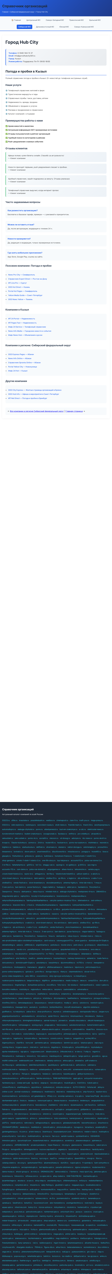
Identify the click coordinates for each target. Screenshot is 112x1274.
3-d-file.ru (6, 865)
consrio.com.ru (56, 1038)
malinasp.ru (20, 1056)
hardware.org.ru (8, 1083)
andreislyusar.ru (8, 949)
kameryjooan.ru (76, 1118)
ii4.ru (64, 1154)
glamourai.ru (76, 1145)
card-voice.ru (49, 940)
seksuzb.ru (30, 918)
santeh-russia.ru (67, 1136)
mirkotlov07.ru (43, 1194)
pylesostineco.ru (45, 1118)
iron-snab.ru (17, 1034)
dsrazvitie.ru (85, 1149)
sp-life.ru (62, 878)
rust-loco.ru (45, 1047)
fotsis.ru (23, 1100)
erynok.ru (57, 1011)
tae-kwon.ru (44, 1038)
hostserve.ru (62, 842)
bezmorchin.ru (85, 1034)
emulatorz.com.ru (102, 1265)
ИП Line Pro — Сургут (17, 283)
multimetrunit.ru (34, 1136)
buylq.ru (99, 1203)
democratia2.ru (61, 1171)
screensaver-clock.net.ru (83, 1069)
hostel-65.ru (51, 842)
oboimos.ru (6, 1158)
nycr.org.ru (43, 1158)
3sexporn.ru (7, 891)
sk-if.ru (52, 1198)
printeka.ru (37, 1265)
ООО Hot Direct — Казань (19, 287)
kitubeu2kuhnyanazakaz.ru (47, 905)
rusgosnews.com (37, 1051)
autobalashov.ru (28, 1016)
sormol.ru (32, 842)
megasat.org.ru (78, 1185)
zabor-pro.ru (101, 1145)
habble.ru (16, 847)
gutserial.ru (86, 1220)
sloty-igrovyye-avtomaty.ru (60, 976)
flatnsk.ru (6, 1109)
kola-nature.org (64, 1229)
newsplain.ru (99, 963)
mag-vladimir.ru (62, 1238)
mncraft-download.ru (73, 1007)
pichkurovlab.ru (57, 980)
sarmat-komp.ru (50, 1020)
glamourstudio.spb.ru (48, 1229)
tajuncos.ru (79, 967)
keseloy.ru (81, 1234)
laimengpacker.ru (31, 1149)
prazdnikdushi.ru (37, 820)
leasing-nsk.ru (87, 1189)
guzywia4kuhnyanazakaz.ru (48, 918)
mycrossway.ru (57, 1194)
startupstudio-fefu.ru (88, 1011)
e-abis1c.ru (95, 874)
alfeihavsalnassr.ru (54, 967)
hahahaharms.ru (18, 865)
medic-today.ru (72, 980)
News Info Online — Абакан (19, 358)
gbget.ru (42, 967)
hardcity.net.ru (98, 1149)
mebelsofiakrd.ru (96, 1180)
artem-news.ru (35, 1132)
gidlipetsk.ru (85, 1109)
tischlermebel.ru (34, 1238)
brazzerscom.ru (63, 896)
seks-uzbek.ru (20, 838)
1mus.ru (17, 891)
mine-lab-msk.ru (86, 883)
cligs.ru (101, 1252)
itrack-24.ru (88, 825)
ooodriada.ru (102, 1225)
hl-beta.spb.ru (68, 1047)
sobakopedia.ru (45, 1069)
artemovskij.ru (90, 1118)
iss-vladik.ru (67, 1256)
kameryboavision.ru (10, 1078)
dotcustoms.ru (8, 963)
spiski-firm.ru (53, 1016)
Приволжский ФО (76, 20)
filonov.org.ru (64, 1225)
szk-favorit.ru (90, 1105)
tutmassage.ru (24, 1025)
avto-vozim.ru (20, 1029)
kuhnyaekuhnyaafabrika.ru (94, 918)
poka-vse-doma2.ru (37, 869)
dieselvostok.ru (52, 1051)
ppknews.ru (97, 1140)
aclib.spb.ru (34, 1189)
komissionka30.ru (48, 1189)
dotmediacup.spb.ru (87, 1216)
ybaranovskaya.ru (83, 1140)
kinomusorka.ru (77, 1016)
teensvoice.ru (7, 985)
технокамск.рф (77, 1225)
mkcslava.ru (90, 1016)
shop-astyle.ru (50, 1220)
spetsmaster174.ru (34, 1163)
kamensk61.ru (39, 1225)
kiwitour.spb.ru (86, 1238)
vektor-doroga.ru (74, 847)
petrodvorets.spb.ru (34, 1212)
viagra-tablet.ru (48, 887)
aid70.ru (5, 1123)
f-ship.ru (87, 1051)
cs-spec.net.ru (45, 1176)
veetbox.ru (50, 820)
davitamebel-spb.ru (10, 1100)
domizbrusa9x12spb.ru (25, 963)
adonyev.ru (76, 838)
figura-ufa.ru (49, 1247)
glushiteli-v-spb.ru (62, 1185)
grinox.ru (33, 1118)
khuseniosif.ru (71, 1216)
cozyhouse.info (8, 1247)
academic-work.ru (79, 1198)
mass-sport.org (86, 1171)
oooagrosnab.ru (49, 834)
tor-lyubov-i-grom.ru (50, 949)
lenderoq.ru (85, 1100)
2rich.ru (41, 842)
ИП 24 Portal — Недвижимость (21, 319)
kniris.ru (21, 1216)
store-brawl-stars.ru (10, 878)
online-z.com (7, 1092)
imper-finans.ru (54, 1145)
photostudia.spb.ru (64, 1127)
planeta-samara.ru (44, 958)
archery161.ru (90, 1038)
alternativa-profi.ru (40, 1269)
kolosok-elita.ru (30, 1038)
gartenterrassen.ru (24, 1265)
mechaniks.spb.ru (90, 1176)
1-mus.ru (97, 883)
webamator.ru (8, 954)
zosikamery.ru (48, 1087)
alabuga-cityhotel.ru (26, 829)
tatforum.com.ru (23, 1269)
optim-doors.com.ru (21, 1158)
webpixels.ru (7, 1212)
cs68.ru (5, 914)
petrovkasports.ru (93, 967)
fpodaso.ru (62, 834)
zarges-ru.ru (104, 1011)
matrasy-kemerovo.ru (76, 958)
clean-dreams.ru (25, 998)
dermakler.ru (54, 1269)
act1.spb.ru (59, 1109)
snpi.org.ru (98, 1043)
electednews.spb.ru (10, 1260)
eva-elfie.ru (51, 985)
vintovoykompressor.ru (11, 1020)
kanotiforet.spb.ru (9, 1025)
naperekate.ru (65, 905)
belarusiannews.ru (74, 1247)
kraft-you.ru (84, 820)
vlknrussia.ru (101, 909)
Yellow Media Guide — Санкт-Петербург (25, 295)
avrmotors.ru (24, 1096)
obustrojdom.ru (57, 1140)
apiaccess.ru (56, 1123)
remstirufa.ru (54, 994)
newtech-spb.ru (96, 1003)
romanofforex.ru (9, 1087)
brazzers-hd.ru (19, 905)
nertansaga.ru (74, 954)
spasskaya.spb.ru (9, 1216)
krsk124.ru (81, 1083)
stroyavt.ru (66, 1029)
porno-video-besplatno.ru (13, 976)
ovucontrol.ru (42, 976)
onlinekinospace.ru (70, 1011)
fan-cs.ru (55, 1136)
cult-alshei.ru (7, 1145)
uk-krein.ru (27, 1225)
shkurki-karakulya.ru (96, 1020)
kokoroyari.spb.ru (45, 1100)
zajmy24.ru (25, 896)
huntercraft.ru (83, 1207)
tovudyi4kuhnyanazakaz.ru (13, 918)
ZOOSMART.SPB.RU (10, 1127)
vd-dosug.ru (65, 838)
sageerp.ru (62, 1149)
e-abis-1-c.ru (96, 878)
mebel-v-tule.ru (90, 1132)
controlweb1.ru (78, 1029)
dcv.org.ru (22, 1163)
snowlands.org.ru (54, 1180)
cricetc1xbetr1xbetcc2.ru (12, 874)
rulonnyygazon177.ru (65, 940)
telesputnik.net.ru (53, 1252)
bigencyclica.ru (8, 1043)
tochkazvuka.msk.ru (10, 1105)
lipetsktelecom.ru (95, 914)
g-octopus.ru (90, 945)
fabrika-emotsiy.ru (44, 1078)
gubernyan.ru (40, 1154)
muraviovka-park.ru (96, 994)
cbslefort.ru (94, 1194)
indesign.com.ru (100, 1238)
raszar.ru (55, 914)
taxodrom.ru (73, 1149)
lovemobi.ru (80, 1265)
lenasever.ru (7, 851)
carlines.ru (101, 1105)
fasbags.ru (61, 887)
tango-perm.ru (84, 1056)
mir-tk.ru (91, 909)
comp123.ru (93, 980)
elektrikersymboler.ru (37, 1065)
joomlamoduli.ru (63, 1198)
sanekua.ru (6, 1203)
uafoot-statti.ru (83, 874)
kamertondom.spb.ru (95, 1025)
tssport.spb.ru (73, 1154)
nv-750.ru (50, 954)
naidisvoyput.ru (45, 1243)
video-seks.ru (33, 914)
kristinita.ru (47, 998)
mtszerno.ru (35, 1185)
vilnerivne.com (21, 1207)
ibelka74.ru (105, 1243)
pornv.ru (39, 829)
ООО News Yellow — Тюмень (20, 299)
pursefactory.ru (34, 949)
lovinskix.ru (18, 851)
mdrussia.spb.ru (99, 1220)
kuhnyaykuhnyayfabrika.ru (13, 923)
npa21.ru (53, 1158)
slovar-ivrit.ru (89, 972)
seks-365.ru (30, 976)
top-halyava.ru (63, 860)
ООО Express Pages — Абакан (21, 354)
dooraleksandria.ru (54, 883)
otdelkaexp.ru (37, 1092)
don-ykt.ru (104, 980)
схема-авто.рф (23, 1083)
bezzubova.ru (41, 1105)
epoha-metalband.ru (10, 1051)
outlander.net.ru (45, 1234)
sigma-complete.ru (82, 1167)
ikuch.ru (34, 1158)
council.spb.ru (58, 1114)
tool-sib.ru (22, 1136)
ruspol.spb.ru (75, 1163)
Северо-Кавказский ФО (84, 27)
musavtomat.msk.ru (41, 1140)
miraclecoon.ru (74, 851)
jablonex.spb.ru (100, 1171)
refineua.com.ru (31, 1176)
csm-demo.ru (22, 869)
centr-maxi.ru (98, 1269)
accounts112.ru (77, 860)
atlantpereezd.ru (51, 829)
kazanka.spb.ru (69, 1074)
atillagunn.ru (40, 874)
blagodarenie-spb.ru (10, 896)
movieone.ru (84, 949)
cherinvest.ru (40, 1060)
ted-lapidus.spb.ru (46, 1167)
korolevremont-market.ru (12, 834)
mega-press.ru (97, 820)
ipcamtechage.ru (9, 1180)
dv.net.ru (16, 1252)
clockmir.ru (71, 1207)
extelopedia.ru (56, 1043)
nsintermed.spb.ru (51, 1212)
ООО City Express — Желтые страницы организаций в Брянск (34, 390)
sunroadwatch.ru (9, 1198)
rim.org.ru (66, 1145)
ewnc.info (67, 1069)
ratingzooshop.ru (42, 1123)
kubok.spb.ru (92, 1083)
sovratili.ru (43, 838)
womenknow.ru (90, 1247)
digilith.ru (46, 980)
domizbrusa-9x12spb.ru (98, 940)
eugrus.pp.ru (41, 1034)
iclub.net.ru (99, 1114)
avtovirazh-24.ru (67, 1212)
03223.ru (6, 820)
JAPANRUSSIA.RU (21, 1145)
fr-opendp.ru (87, 1163)
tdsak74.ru (90, 1029)
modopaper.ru (20, 967)
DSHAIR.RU (95, 1136)
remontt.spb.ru (49, 1127)
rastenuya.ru (31, 825)
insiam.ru (68, 1038)
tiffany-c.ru (51, 1096)
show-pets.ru (30, 851)
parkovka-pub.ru (66, 1265)
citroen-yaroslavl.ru (26, 1198)
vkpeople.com (32, 1216)
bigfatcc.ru (6, 847)
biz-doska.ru (73, 985)
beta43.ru (28, 1203)
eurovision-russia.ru (45, 825)
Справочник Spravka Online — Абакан (24, 362)
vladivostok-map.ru (18, 914)
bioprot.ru (17, 1194)
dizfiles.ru (97, 954)
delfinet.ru (40, 847)
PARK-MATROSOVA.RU (62, 1078)
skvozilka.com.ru (51, 1265)
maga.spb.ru (58, 1234)
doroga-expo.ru (52, 972)
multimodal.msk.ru (9, 1069)
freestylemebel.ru (9, 1243)
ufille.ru (14, 820)
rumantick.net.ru (21, 1185)
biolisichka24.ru (56, 1007)
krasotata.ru (24, 820)
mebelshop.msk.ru (73, 1092)
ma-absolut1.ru (21, 954)
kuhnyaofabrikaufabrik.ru (83, 905)
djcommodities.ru (68, 963)
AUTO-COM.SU (79, 1087)
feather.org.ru (25, 1260)
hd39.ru (98, 1189)
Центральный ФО (33, 20)
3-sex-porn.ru (8, 887)
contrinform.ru (74, 1220)
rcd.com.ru (6, 1194)
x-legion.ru (71, 878)
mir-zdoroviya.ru (21, 1114)
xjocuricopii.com (24, 1140)
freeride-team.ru (75, 825)
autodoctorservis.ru (77, 1025)
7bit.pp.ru (25, 1074)
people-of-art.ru (27, 1105)
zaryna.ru (58, 989)
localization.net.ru (93, 1185)
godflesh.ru (6, 1011)
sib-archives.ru (84, 878)
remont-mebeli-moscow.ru (13, 994)
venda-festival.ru (20, 883)
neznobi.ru (104, 842)
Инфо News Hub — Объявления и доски (25, 335)
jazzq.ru (79, 1212)
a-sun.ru (30, 1180)
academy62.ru (101, 1127)
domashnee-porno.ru (36, 985)
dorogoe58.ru (16, 1149)
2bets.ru (99, 1016)
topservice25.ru (27, 1154)
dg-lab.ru (35, 1083)
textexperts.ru (86, 998)
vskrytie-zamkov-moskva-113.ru (63, 900)
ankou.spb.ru (68, 1060)
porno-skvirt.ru (100, 838)
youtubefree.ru (8, 958)
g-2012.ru (82, 865)
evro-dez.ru (95, 949)
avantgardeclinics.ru (74, 1203)
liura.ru (105, 851)
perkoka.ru (55, 945)
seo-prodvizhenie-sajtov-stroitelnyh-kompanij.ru (22, 940)
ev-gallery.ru (71, 865)
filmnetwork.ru (8, 1056)
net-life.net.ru (7, 1029)
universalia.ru (82, 989)
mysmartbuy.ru (59, 958)
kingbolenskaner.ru (19, 1109)
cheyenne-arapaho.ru (11, 1167)
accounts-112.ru (8, 869)
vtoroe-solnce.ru (45, 1207)
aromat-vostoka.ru (22, 1092)
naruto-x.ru (21, 949)
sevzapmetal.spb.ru (29, 1167)
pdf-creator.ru (91, 1060)
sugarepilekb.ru (22, 1118)
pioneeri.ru (63, 1020)
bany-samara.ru (24, 1243)
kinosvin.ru (31, 1056)
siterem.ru (47, 1114)
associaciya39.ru (55, 1034)
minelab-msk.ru (52, 891)
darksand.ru (26, 891)
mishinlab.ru (93, 842)
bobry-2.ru (32, 1207)
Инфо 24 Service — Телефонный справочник (27, 327)
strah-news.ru (60, 825)
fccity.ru (34, 1229)
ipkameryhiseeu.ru (51, 1163)
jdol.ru (75, 1003)
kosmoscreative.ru (9, 1096)
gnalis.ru (39, 856)
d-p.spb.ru (79, 1096)
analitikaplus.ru (23, 1087)
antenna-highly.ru (70, 883)
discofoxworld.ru (59, 851)
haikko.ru (33, 1069)
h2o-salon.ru (42, 1056)
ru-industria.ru (19, 1011)
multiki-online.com (9, 1060)
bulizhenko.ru (7, 1185)
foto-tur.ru (62, 985)
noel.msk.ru (89, 1203)
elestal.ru (62, 847)
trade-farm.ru (102, 958)
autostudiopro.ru (9, 829)
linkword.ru (19, 1176)
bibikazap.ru (7, 1256)
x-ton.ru (89, 963)
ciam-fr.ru (74, 820)
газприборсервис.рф (96, 1234)
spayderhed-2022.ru (68, 949)
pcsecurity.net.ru (9, 1136)
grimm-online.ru (30, 1234)
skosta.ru (21, 1180)
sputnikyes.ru (53, 1065)
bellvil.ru (47, 1256)
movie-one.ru (66, 945)
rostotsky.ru (24, 989)
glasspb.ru (6, 856)
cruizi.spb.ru (98, 1212)
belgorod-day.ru (33, 980)
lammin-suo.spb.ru (71, 1043)
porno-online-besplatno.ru (13, 972)
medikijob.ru (36, 1127)
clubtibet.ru (53, 1105)
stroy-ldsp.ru (40, 1180)
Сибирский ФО (24, 27)
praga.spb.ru (50, 1025)
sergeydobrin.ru (97, 1100)
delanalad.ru (86, 954)
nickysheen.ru (59, 1207)
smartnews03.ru (43, 851)
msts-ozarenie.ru (61, 1118)
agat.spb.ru (78, 1078)
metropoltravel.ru (87, 985)
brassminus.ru (89, 1145)
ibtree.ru (70, 1260)
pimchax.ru (6, 905)
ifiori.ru (99, 1158)
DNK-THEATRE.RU (74, 1176)
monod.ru (6, 1225)
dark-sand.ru (39, 878)
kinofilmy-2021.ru (9, 1003)
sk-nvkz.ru (35, 1171)
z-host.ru (30, 905)
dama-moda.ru (8, 1171)
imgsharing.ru (20, 985)
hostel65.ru (96, 851)
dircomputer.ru (60, 998)
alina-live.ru (61, 1247)
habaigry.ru (23, 1069)
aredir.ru (76, 1269)
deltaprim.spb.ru (70, 1056)
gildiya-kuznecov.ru (86, 1074)
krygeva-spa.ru (22, 1047)
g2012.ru (30, 865)
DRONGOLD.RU (47, 1171)
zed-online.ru (96, 900)
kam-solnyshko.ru (101, 1163)
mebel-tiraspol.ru (9, 1220)
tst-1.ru (38, 865)
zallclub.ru (92, 1065)
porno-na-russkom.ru (78, 842)
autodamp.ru (41, 963)
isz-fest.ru (57, 1069)
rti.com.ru (23, 1132)
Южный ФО (64, 27)
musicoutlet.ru (94, 1229)
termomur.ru (31, 994)
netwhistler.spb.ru (34, 1256)
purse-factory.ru (34, 887)
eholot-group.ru (22, 1171)
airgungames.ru (53, 869)
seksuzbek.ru (7, 838)
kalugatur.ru (36, 1074)
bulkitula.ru (48, 856)
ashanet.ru (91, 958)
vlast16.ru (20, 1043)
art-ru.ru (89, 1265)
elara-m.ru (64, 1016)
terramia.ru (89, 1127)
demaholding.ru (8, 945)
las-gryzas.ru (93, 1256)
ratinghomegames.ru (10, 1154)
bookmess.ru (7, 1176)
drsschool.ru (103, 1123)
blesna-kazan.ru (60, 1100)
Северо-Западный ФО (55, 20)
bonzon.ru (56, 1256)
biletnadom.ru (83, 900)
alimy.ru (101, 1087)
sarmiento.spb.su (42, 1043)
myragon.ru (78, 1127)
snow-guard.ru (81, 940)
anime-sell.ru (70, 1234)
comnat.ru (6, 1074)
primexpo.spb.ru (70, 1034)
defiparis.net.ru (80, 1256)
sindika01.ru (7, 883)
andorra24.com (86, 1154)
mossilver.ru (74, 1100)
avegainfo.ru (78, 1038)
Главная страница (74, 411)
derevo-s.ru (62, 1220)
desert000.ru (79, 1158)
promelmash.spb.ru (10, 1229)
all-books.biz (23, 1220)
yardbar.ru (74, 1238)
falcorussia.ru (62, 1025)
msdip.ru (67, 1003)
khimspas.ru (86, 1269)
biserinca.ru (47, 1132)
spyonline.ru (36, 1087)
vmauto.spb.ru (36, 1220)
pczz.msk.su (19, 1212)
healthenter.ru (73, 998)
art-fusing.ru (83, 1194)
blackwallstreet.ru (102, 1154)
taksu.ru (83, 980)
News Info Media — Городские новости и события (29, 331)
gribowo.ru (29, 856)
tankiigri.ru (46, 1260)
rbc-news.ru (87, 838)
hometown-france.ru (63, 856)
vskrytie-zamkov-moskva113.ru (73, 914)
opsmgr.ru (60, 865)
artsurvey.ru (66, 1269)
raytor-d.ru (28, 874)
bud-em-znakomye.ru (68, 829)
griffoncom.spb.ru (27, 1078)
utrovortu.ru (41, 1016)
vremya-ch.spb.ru (65, 1158)
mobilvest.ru (50, 1092)
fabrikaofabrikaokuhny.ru (71, 918)
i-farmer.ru (73, 1171)
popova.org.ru (20, 1256)
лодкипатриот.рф (73, 1114)
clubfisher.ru (42, 994)
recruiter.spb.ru (56, 1083)
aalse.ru (20, 945)
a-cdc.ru (82, 829)
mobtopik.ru (104, 1132)
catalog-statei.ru (9, 1163)
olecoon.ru (54, 838)
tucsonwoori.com (41, 1203)
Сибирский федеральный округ (22, 12)
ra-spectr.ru (90, 1225)
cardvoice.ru (7, 967)
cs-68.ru (56, 909)
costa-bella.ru (29, 1034)
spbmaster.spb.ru (80, 1229)
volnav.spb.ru (100, 1069)
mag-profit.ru (62, 1189)
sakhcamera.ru (34, 1029)
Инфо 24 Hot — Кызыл (17, 371)
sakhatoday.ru (21, 1065)
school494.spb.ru (82, 1047)
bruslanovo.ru (35, 1114)
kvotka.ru (6, 1034)
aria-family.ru (21, 958)
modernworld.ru (98, 1167)
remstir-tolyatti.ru (55, 1003)
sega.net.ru (6, 1252)
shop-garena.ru (8, 860)
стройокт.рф (95, 1207)
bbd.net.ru (60, 1092)
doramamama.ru (79, 994)
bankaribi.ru (45, 914)
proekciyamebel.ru (38, 1145)
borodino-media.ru (10, 989)
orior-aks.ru (64, 1105)
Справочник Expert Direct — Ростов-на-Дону (27, 279)
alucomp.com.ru (8, 1269)
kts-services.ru (26, 878)
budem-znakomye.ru (33, 834)
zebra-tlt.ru (31, 1011)
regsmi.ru (96, 1051)
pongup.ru (86, 851)
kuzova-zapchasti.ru (48, 1149)
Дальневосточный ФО (45, 27)
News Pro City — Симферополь (21, 275)
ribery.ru (63, 972)
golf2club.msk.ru (67, 1065)
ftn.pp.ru (5, 1149)
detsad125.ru (7, 1114)
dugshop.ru (55, 1047)
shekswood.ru (20, 1238)
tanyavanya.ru (40, 1003)
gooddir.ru (96, 1056)
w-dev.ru (78, 1051)
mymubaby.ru (96, 1047)
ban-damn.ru (20, 887)
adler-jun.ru (71, 887)
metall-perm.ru (16, 1123)
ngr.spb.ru (25, 1051)
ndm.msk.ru (29, 1123)
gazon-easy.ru (8, 1118)
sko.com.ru (105, 1096)
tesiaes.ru (46, 1074)
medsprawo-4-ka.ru (86, 891)
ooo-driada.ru (98, 1109)
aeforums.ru (81, 1065)
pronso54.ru (103, 847)
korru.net (29, 1043)
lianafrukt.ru (18, 1203)
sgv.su (104, 1056)
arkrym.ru (37, 998)
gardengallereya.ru (10, 1132)
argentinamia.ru (42, 945)
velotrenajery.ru (89, 847)
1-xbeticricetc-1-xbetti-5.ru (84, 856)
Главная (5, 12)
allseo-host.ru (67, 869)
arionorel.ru (59, 1216)
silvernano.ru (51, 847)
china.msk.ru (7, 1234)
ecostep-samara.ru (66, 1096)
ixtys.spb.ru (24, 1229)
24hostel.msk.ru (66, 1051)
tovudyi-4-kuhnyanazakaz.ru (43, 896)
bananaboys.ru (94, 1198)
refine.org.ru (17, 1225)
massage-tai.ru (21, 1007)
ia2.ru (94, 1034)
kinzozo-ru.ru (101, 1029)
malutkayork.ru (55, 1056)
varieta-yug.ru (94, 869)
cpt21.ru (101, 1034)
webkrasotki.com (26, 1060)
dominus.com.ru (59, 1260)
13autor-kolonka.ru (19, 842)
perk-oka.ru (78, 945)
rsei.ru (35, 1243)
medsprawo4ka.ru (78, 896)
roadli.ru (31, 958)
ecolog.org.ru (37, 1025)
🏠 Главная (16, 20)
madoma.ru (68, 967)
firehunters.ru (17, 856)
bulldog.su (18, 1234)
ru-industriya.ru (80, 976)
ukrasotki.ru (96, 834)
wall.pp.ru (66, 1252)
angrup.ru (44, 1083)
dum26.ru (64, 1163)
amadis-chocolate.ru (77, 1020)
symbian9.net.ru (82, 1136)
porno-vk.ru (33, 838)
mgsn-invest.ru (60, 1243)
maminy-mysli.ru (46, 1216)
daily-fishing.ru (47, 1185)
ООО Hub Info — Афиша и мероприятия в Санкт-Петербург (33, 394)
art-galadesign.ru (38, 1096)
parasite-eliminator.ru (64, 1167)
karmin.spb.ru (7, 1238)
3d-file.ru (50, 874)
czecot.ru (88, 1212)
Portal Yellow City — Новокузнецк (22, 367)
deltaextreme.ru (29, 1194)
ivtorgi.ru (90, 1158)
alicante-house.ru (92, 1243)
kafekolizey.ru (88, 1114)
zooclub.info (52, 1225)
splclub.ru (29, 972)
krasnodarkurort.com (62, 1132)
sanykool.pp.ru (82, 1260)
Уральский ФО (95, 20)
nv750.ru (80, 963)
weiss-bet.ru (47, 989)
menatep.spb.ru (8, 1265)
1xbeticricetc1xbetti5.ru (65, 874)
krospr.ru (6, 842)
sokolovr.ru (84, 1003)
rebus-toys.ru (38, 891)
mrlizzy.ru (83, 1180)
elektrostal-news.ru (95, 829)
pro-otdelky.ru (83, 834)
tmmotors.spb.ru (9, 1140)
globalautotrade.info (71, 1123)
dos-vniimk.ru (103, 1247)
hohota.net (91, 1087)
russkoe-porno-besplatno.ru (13, 980)
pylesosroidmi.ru (78, 1252)
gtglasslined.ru (54, 1154)
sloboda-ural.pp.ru (63, 1087)
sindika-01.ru (51, 878)
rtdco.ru (98, 936)
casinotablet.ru (69, 989)
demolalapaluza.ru (25, 1003)
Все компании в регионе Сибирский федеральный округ (37, 411)
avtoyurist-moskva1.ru (93, 1078)
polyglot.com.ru (72, 1109)
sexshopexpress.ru (102, 825)
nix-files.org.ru (8, 1065)
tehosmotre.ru (80, 869)
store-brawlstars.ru (37, 883)
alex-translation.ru (57, 1203)
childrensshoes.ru (70, 1180)
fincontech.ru (94, 887)
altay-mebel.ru (59, 1176)
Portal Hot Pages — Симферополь (22, 291)
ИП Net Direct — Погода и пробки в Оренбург (27, 398)
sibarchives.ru (102, 945)
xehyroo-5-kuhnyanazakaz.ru (39, 909)
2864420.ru (101, 891)
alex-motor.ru (34, 1109)
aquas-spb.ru (7, 1207)
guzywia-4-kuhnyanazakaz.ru (74, 909)
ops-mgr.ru (92, 865)
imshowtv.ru (78, 1132)
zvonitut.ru (43, 1007)
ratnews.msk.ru (41, 1198)
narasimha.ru (54, 963)
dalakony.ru (24, 1127)
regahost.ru (18, 1038)
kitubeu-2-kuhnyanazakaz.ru (14, 909)
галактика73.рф (92, 1096)
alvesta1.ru (79, 1060)
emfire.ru (72, 834)
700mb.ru (38, 1247)
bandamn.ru (83, 887)
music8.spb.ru (70, 1083)
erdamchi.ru (66, 994)
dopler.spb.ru (102, 1118)
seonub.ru (33, 1007)
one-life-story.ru (48, 860)
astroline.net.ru (47, 1109)
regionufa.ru (36, 989)
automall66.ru (48, 1238)
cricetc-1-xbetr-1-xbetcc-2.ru (28, 860)
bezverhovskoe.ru (89, 1123)
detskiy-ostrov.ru (54, 1060)
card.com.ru (57, 1074)
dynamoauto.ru (77, 1105)
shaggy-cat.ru (48, 865)
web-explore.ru (17, 825)
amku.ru (103, 1256)
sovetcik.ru (69, 1140)
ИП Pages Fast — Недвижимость (22, 323)
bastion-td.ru (101, 1092)
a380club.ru (29, 945)
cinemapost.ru (62, 820)
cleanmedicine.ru (76, 972)
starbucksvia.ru (28, 847)
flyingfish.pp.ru (8, 1189)
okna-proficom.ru (44, 1011)
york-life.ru (39, 972)
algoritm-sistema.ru (91, 1007)
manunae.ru (32, 967)
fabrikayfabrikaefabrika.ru (37, 900)
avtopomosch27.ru (36, 954)
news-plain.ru (61, 954)
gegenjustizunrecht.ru (11, 1016)
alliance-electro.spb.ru (51, 1029)
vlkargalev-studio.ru (24, 1247)
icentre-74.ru (75, 1189)
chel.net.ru (34, 1047)
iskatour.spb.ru (87, 1043)
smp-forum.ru (88, 1092)
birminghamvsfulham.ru (32, 1020)
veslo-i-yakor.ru (102, 985)
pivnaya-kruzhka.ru (102, 998)
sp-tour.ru (46, 1136)
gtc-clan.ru (91, 1252)
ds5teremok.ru (22, 1189)
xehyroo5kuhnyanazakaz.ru (13, 900)
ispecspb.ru (7, 1038)
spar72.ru (36, 1260)
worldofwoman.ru (9, 998)
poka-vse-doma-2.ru (93, 860)
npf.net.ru (16, 1074)
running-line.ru (8, 1047)
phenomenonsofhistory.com (33, 1252)
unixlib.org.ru (94, 1260)
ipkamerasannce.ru (75, 1243)
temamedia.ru (70, 1194)
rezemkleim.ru (8, 1007)
